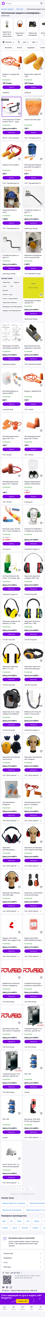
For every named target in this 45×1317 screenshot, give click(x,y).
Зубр (4, 1221)
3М (11, 1221)
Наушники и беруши (19, 34)
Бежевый (8, 48)
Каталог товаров (7, 9)
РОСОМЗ (25, 1228)
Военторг (20, 9)
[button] (12, 87)
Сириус (36, 1221)
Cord (27, 1221)
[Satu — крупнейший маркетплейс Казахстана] (3, 3)
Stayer (19, 1221)
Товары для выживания (32, 34)
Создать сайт (22, 1301)
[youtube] (3, 1287)
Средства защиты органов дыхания (7, 34)
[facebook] (7, 1287)
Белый (19, 48)
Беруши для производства (11, 1210)
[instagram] (11, 1287)
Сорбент (36, 1228)
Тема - (10, 1273)
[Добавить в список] (19, 68)
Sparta (14, 1228)
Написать (11, 132)
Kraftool (5, 1228)
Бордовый (31, 48)
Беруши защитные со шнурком (13, 1203)
